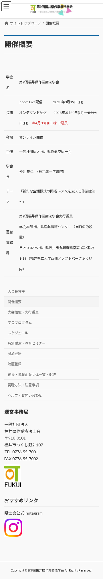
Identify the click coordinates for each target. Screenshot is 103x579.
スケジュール (18, 333)
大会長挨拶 (16, 291)
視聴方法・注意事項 (23, 385)
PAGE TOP (95, 556)
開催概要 (14, 302)
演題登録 (14, 364)
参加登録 (14, 353)
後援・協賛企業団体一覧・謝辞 (32, 374)
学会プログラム (20, 322)
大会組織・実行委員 (23, 312)
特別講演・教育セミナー (26, 343)
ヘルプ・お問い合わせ (25, 395)
